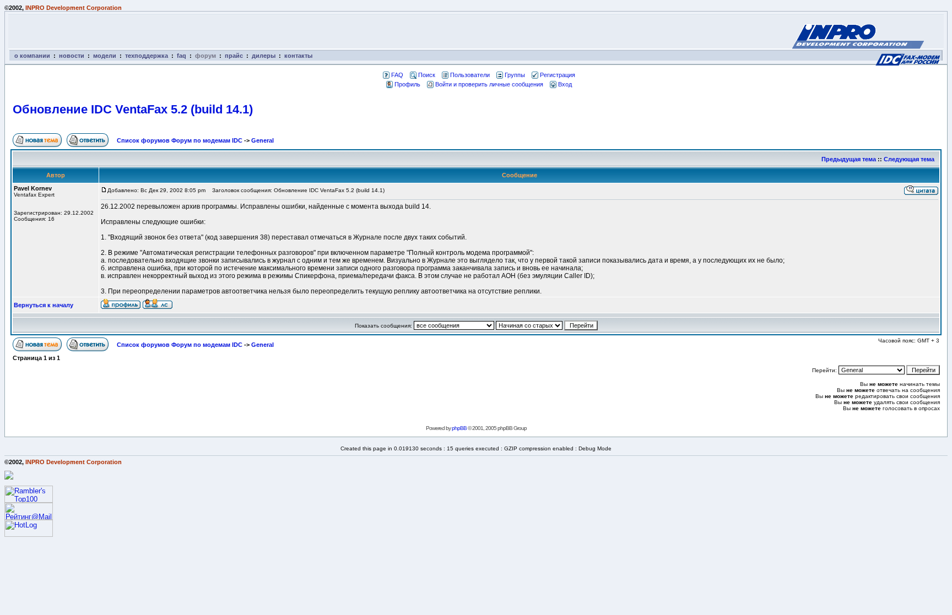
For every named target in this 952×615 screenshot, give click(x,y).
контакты (298, 55)
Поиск (426, 75)
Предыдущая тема (848, 159)
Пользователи (470, 75)
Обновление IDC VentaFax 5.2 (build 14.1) (133, 109)
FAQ (397, 75)
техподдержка (146, 55)
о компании (32, 55)
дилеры (263, 55)
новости (71, 55)
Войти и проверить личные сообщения (489, 84)
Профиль (407, 84)
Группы (515, 75)
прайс (234, 55)
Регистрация (557, 75)
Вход (565, 84)
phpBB (459, 428)
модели (104, 55)
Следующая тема (909, 159)
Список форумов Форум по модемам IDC (179, 140)
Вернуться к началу (43, 305)
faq (181, 55)
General (262, 140)
